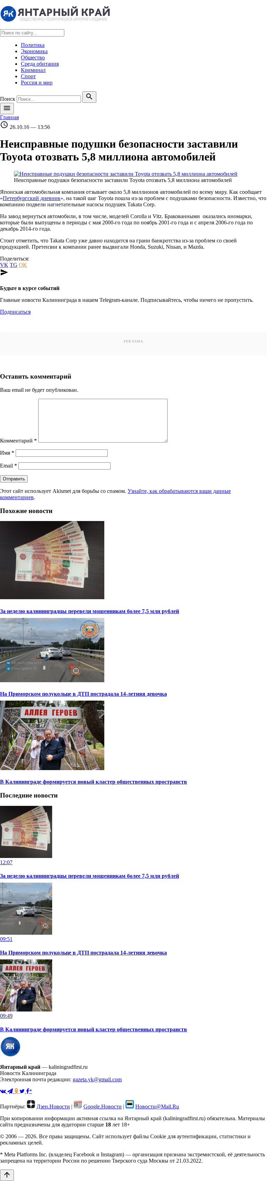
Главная (9, 117)
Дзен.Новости (53, 1106)
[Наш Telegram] (10, 1091)
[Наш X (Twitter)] (22, 1091)
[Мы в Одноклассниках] (16, 1091)
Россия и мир (36, 82)
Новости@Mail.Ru (157, 1106)
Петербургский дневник (31, 198)
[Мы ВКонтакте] (3, 1091)
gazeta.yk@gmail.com (97, 1079)
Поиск (7, 99)
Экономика (34, 51)
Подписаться (15, 312)
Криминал (33, 70)
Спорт (28, 76)
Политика (32, 45)
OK (23, 265)
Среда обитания (40, 64)
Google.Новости (102, 1106)
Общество (33, 57)
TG (13, 265)
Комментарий (18, 441)
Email (8, 466)
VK (4, 265)
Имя (7, 453)
